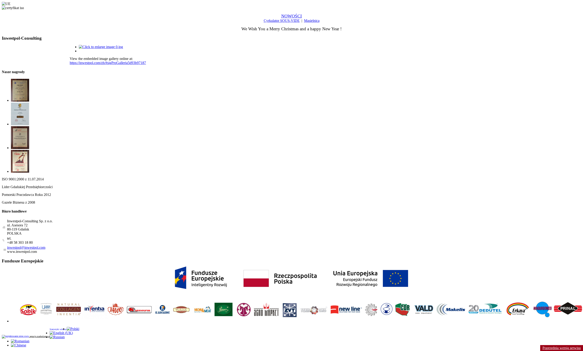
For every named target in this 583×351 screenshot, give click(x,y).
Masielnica (312, 21)
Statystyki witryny (58, 329)
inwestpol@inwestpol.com (26, 247)
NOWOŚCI (291, 16)
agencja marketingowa (39, 336)
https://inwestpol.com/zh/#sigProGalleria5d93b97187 (108, 63)
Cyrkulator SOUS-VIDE (282, 21)
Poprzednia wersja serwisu (561, 348)
